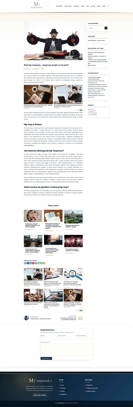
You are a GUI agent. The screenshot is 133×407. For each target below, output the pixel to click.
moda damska (59, 6)
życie (42, 68)
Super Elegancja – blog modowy (96, 40)
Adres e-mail (61, 335)
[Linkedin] (30, 263)
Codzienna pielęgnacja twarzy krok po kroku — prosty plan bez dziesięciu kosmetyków (97, 90)
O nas (62, 385)
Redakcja (63, 388)
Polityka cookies (91, 391)
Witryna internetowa (81, 335)
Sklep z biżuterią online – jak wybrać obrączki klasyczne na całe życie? (96, 95)
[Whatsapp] (38, 263)
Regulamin (89, 385)
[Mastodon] (36, 263)
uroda (87, 6)
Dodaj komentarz (45, 342)
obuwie (82, 6)
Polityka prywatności (92, 388)
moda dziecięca (68, 6)
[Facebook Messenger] (41, 263)
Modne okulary (92, 65)
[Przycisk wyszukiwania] (106, 28)
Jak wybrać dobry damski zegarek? (97, 59)
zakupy (104, 6)
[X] (28, 263)
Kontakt (63, 391)
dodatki (99, 6)
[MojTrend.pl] (39, 380)
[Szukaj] (108, 6)
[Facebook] (25, 263)
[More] (44, 263)
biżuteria (93, 6)
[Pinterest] (33, 263)
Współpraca (64, 394)
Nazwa (43, 335)
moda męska (76, 6)
